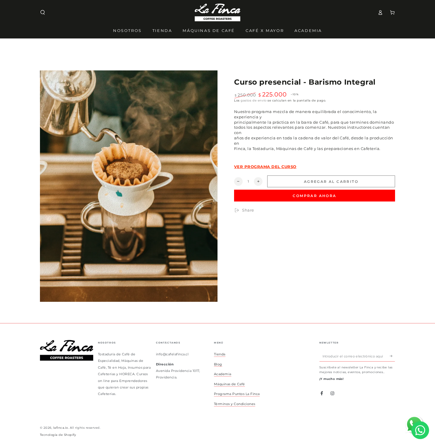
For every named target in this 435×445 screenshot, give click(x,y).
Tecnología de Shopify (58, 434)
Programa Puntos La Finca (237, 394)
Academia (222, 374)
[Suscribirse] (392, 356)
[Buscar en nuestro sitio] (42, 12)
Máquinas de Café (229, 384)
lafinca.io (60, 427)
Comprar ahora (314, 196)
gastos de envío (253, 100)
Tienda (219, 354)
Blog (218, 364)
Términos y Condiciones (234, 404)
